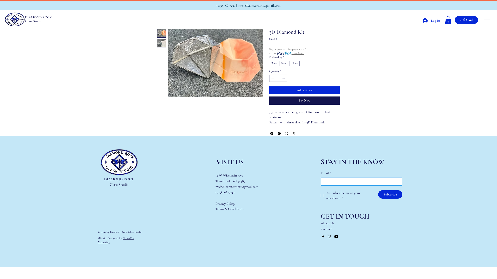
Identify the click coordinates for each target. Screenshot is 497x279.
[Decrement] (272, 78)
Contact (327, 229)
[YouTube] (336, 236)
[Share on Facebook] (271, 133)
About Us (327, 223)
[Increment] (284, 78)
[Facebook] (323, 236)
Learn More (298, 53)
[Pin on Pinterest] (279, 133)
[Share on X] (294, 133)
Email (326, 173)
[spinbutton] (278, 78)
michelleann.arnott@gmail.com (259, 5)
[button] (448, 20)
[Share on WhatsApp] (286, 133)
